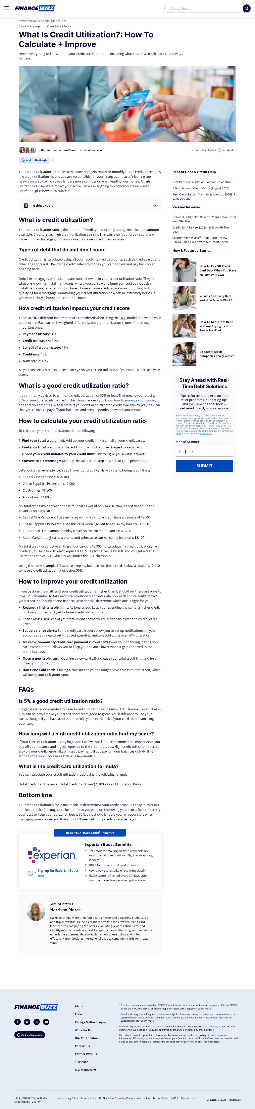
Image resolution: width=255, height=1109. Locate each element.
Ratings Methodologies (90, 1022)
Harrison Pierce (65, 909)
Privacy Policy (88, 1098)
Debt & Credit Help (29, 26)
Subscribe (81, 1062)
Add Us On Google (36, 160)
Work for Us (83, 1030)
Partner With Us (86, 1054)
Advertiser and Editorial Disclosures (43, 21)
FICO (123, 318)
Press (78, 1014)
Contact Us (82, 1046)
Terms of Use (160, 1098)
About (79, 1006)
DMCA (174, 1098)
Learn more (204, 1008)
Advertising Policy (68, 1098)
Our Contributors (87, 1038)
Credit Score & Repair (59, 26)
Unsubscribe (188, 1098)
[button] (6, 8)
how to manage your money (135, 400)
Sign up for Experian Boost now (58, 873)
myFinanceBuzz (85, 1070)
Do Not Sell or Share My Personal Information (124, 1098)
